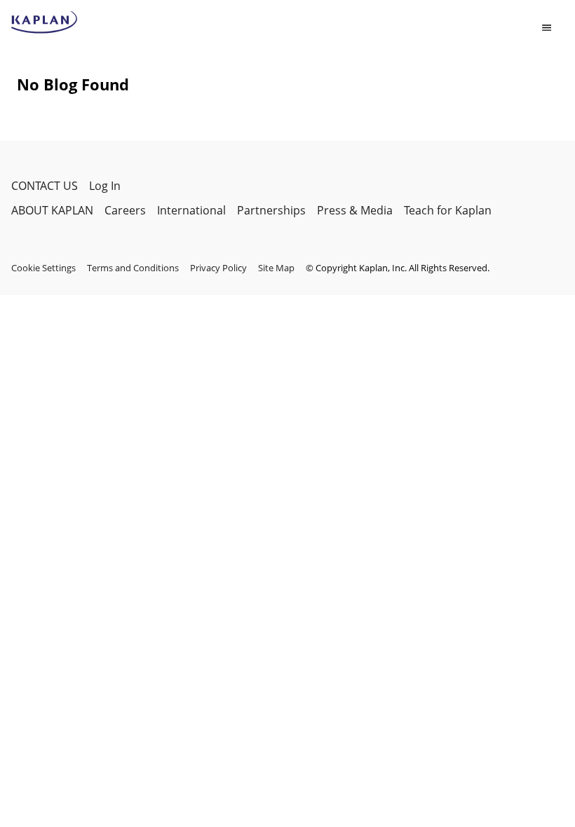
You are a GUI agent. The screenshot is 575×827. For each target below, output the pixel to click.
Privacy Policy (218, 267)
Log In (105, 185)
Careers (125, 210)
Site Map (276, 267)
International (191, 210)
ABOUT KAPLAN (52, 210)
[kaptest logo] (44, 22)
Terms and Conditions (133, 267)
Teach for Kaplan (448, 210)
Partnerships (271, 210)
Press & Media (355, 210)
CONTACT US (44, 185)
